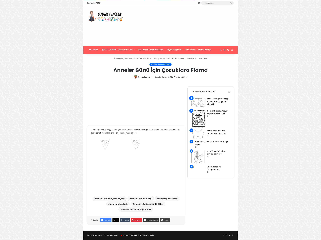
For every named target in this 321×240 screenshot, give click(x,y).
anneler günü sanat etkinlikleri (148, 204)
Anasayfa (119, 59)
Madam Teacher (144, 77)
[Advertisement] (185, 25)
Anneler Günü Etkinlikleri (169, 59)
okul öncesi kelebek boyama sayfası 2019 (216, 132)
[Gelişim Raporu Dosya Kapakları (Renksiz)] (198, 119)
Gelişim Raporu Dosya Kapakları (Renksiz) (217, 112)
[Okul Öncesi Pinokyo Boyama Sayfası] (198, 157)
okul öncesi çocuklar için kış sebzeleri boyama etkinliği (218, 101)
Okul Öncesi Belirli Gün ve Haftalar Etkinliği (141, 59)
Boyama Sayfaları (174, 50)
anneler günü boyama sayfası (110, 198)
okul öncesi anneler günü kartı (136, 209)
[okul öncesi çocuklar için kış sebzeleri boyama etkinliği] (198, 102)
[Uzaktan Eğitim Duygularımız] (198, 170)
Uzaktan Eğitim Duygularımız (214, 168)
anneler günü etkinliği (141, 198)
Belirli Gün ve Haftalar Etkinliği (198, 50)
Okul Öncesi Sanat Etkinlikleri (150, 50)
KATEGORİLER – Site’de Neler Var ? (118, 50)
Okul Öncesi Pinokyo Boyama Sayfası (216, 152)
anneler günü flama (167, 198)
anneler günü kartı (119, 204)
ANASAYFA (93, 50)
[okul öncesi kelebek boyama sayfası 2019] (198, 134)
